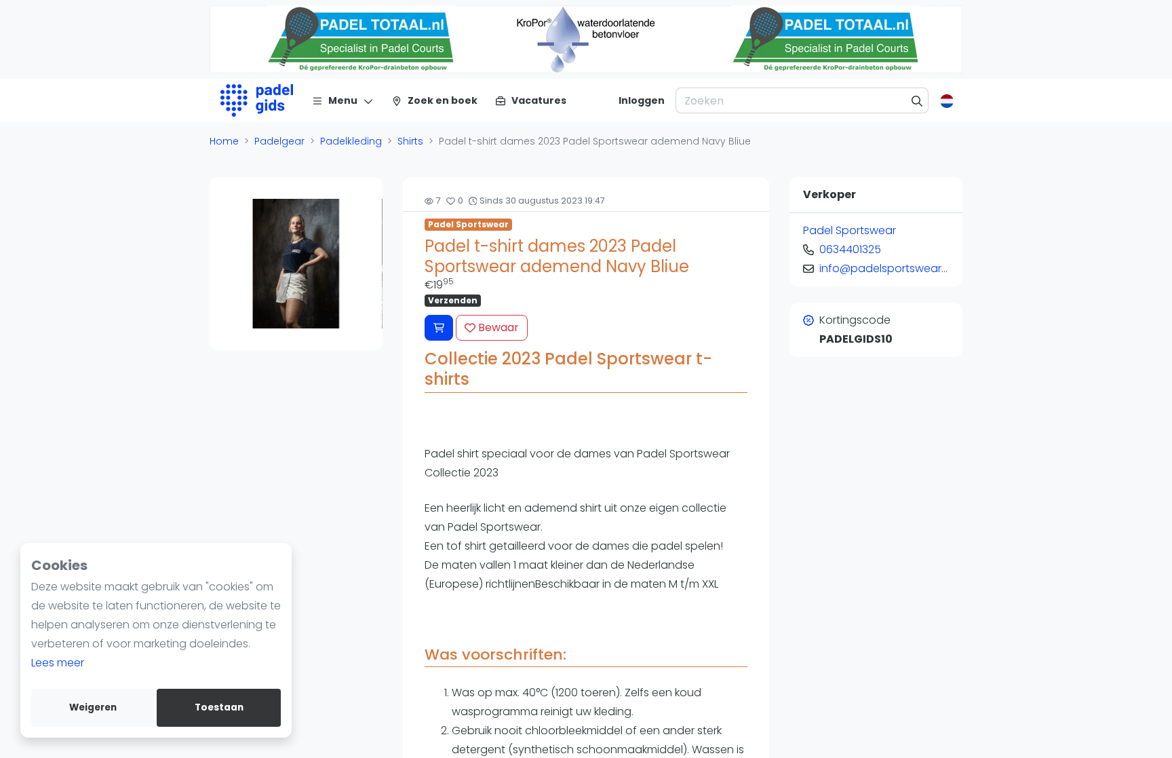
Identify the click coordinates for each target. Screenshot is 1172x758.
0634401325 (850, 249)
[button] (221, 263)
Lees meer (57, 662)
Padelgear (279, 141)
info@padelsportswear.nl (885, 268)
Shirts (410, 141)
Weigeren (93, 707)
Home (224, 141)
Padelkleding (351, 141)
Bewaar (497, 327)
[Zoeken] (917, 100)
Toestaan (219, 707)
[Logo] (257, 100)
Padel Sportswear (468, 224)
